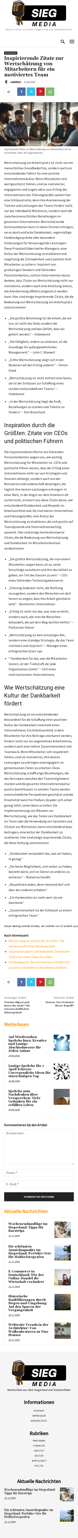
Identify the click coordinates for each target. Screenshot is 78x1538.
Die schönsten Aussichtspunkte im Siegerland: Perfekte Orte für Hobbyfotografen (29, 1252)
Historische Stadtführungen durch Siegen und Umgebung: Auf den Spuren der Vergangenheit (27, 1303)
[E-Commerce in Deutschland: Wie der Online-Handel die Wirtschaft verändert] (62, 1277)
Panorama (10, 53)
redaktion (15, 82)
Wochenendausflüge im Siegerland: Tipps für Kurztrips (27, 1227)
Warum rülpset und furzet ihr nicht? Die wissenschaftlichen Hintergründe (17, 1007)
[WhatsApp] (50, 91)
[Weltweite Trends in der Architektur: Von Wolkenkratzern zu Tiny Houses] (62, 1330)
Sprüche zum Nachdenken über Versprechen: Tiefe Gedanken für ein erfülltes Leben (24, 1098)
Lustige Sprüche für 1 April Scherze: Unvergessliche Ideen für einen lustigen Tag (29, 1071)
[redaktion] (7, 82)
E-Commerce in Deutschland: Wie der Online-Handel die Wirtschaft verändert (26, 1276)
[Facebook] (21, 91)
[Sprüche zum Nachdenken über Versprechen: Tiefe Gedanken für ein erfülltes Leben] (62, 1097)
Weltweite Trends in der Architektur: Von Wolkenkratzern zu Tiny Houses (28, 1330)
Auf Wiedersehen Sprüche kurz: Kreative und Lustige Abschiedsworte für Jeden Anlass (27, 1044)
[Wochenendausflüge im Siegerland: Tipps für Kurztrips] (62, 1230)
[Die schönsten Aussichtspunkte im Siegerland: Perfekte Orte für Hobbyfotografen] (62, 1252)
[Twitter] (31, 91)
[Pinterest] (40, 91)
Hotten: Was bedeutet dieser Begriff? (60, 1004)
